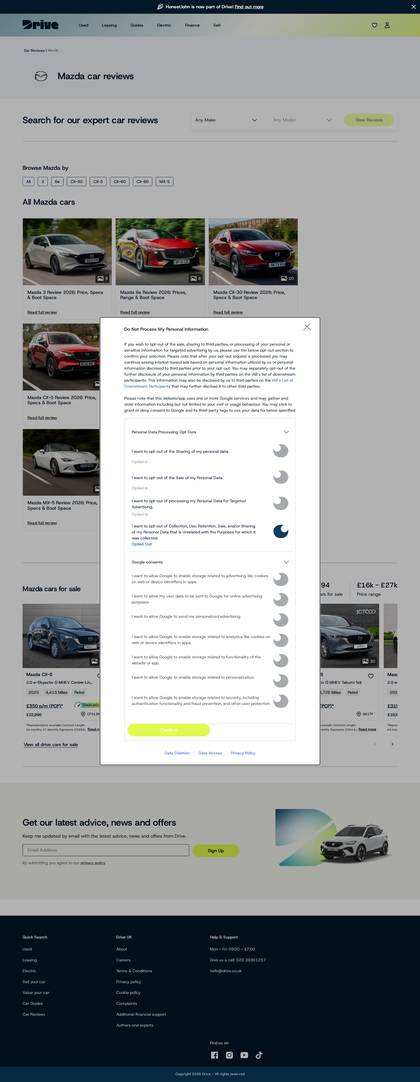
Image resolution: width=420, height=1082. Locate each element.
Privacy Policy (243, 753)
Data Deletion (177, 753)
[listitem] (210, 432)
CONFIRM (168, 730)
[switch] (280, 450)
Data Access (210, 753)
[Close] (308, 329)
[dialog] (210, 541)
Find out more (249, 7)
